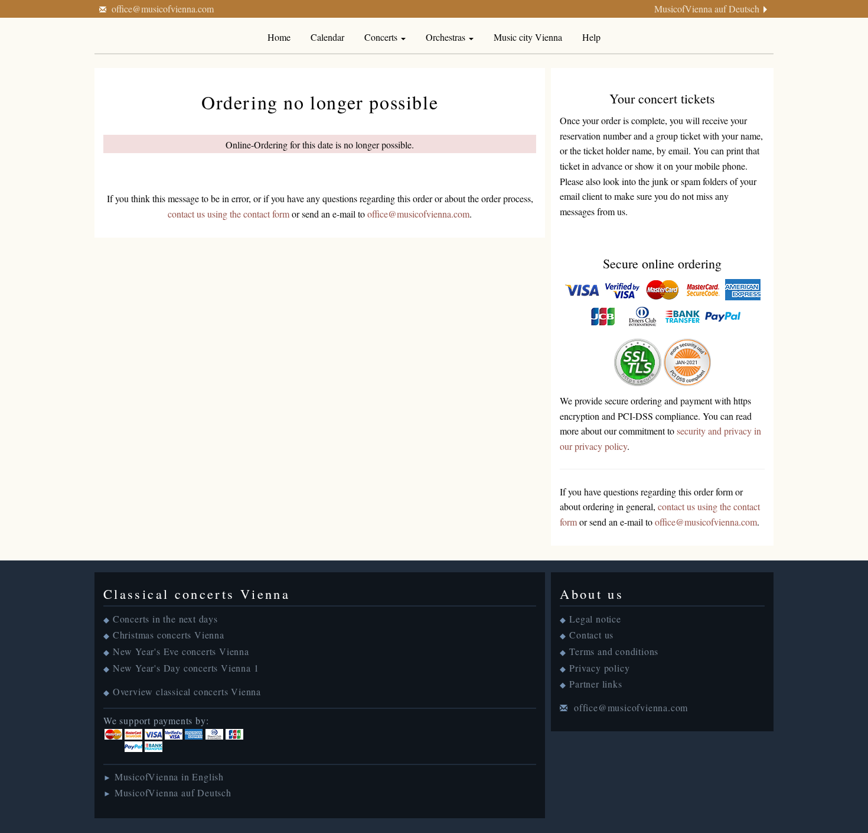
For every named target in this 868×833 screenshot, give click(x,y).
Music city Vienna (528, 37)
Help (591, 37)
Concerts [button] (382, 37)
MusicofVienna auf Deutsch (706, 8)
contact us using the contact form (228, 214)
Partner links (595, 684)
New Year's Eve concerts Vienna (181, 651)
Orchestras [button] (447, 37)
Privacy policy (599, 668)
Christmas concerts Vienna (168, 634)
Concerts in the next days (165, 618)
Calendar (327, 37)
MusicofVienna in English (169, 776)
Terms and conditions (613, 651)
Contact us (591, 634)
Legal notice (595, 618)
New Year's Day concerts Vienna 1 (186, 668)
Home (279, 37)
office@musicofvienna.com (163, 8)
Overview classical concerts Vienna (187, 691)
